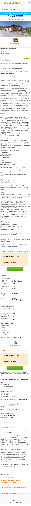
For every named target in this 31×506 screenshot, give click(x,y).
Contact (8, 496)
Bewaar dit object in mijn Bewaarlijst (10, 480)
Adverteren (15, 500)
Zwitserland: (6, 417)
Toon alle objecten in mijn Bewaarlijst (11, 482)
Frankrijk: (6, 413)
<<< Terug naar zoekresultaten (9, 9)
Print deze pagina (5, 485)
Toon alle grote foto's (15, 43)
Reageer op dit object (6, 477)
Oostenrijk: (7, 415)
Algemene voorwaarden (18, 496)
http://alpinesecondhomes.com (8, 396)
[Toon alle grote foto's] (15, 29)
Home (2, 496)
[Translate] (15, 58)
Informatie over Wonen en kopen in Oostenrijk (13, 487)
